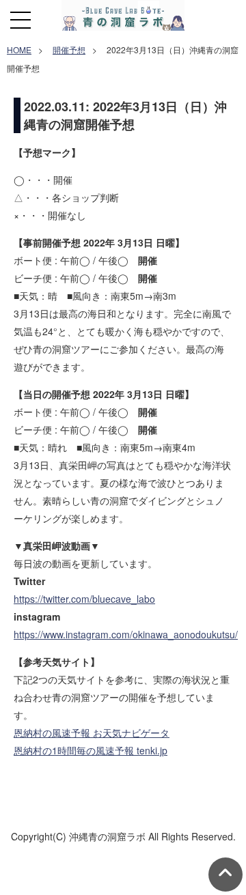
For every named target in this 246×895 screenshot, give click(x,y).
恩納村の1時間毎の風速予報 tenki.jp (90, 750)
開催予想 (69, 49)
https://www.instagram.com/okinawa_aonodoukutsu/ (126, 634)
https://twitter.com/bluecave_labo (84, 599)
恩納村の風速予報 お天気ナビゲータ (91, 732)
